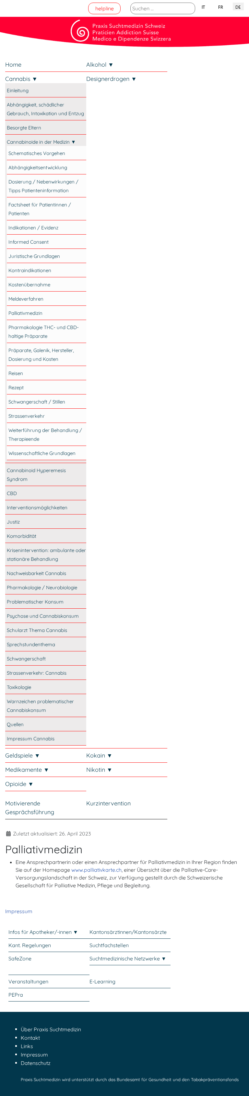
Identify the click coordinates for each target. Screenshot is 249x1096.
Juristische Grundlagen (34, 256)
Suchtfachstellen (109, 945)
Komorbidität (21, 536)
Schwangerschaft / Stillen (36, 402)
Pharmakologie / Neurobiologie (42, 587)
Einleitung (18, 90)
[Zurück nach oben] (237, 1084)
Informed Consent (28, 242)
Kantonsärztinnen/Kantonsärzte (128, 932)
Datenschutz (36, 1063)
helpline (104, 8)
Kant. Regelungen (29, 945)
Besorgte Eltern (24, 128)
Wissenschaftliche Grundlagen (42, 453)
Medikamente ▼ (27, 769)
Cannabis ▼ (21, 79)
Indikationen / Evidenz (33, 228)
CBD (12, 493)
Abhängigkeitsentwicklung (37, 167)
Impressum (18, 911)
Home (13, 64)
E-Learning (102, 981)
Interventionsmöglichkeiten (37, 507)
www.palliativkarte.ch (96, 870)
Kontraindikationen (29, 270)
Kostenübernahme (29, 285)
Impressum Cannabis (30, 739)
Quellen (15, 724)
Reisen (15, 373)
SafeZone (19, 958)
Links (27, 1046)
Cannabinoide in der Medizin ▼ (41, 142)
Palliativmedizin (25, 313)
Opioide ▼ (19, 784)
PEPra (15, 994)
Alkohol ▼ (100, 64)
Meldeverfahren (25, 299)
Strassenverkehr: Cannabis (36, 673)
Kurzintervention (108, 803)
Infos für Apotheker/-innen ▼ (43, 932)
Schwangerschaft (26, 659)
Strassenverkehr (26, 416)
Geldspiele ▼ (22, 755)
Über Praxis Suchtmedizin (51, 1029)
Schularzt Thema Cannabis (37, 630)
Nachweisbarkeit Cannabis (36, 573)
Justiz (13, 522)
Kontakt (30, 1038)
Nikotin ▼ (99, 769)
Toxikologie (19, 687)
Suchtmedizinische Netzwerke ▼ (127, 958)
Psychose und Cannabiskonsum (43, 616)
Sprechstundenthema (31, 644)
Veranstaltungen (28, 981)
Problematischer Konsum (35, 602)
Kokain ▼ (99, 755)
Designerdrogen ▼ (111, 79)
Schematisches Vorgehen (36, 153)
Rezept (16, 387)
